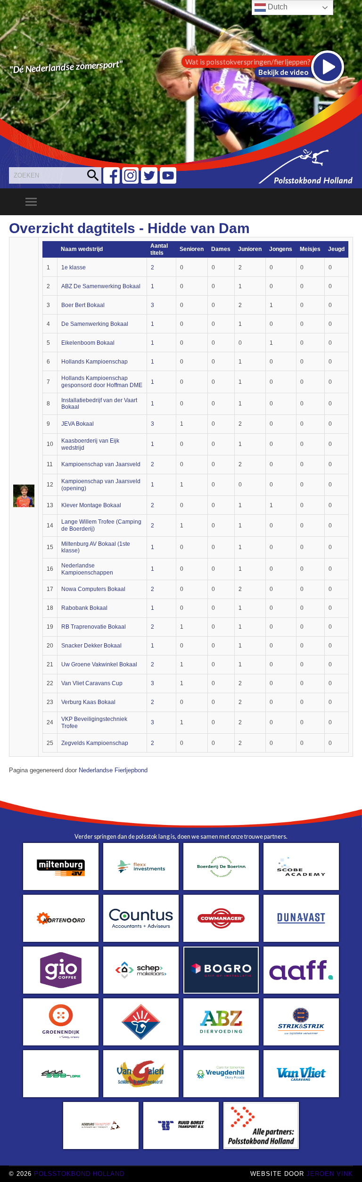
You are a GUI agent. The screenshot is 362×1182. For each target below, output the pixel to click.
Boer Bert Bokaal (83, 305)
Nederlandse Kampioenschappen (87, 569)
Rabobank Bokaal (84, 608)
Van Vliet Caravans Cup (92, 683)
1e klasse (73, 267)
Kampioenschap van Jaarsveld (100, 464)
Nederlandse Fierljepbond (113, 770)
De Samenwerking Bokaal (94, 324)
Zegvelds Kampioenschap (94, 743)
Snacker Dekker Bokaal (91, 645)
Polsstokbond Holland (79, 1173)
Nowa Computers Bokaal (93, 589)
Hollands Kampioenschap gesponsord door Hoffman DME (101, 382)
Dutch (277, 7)
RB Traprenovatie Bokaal (93, 626)
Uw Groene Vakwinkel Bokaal (99, 664)
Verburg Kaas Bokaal (88, 702)
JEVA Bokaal (77, 424)
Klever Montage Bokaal (91, 505)
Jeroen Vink (329, 1173)
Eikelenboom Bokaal (88, 343)
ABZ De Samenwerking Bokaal (100, 286)
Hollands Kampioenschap (94, 361)
